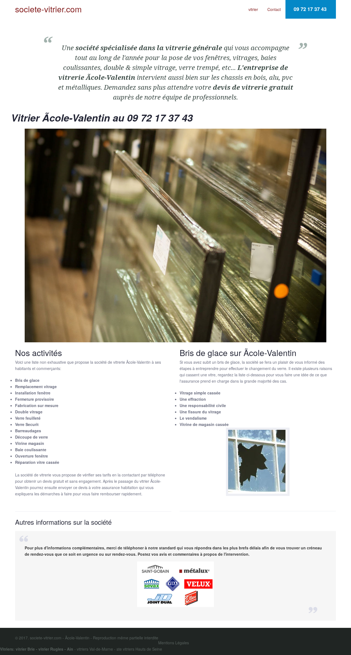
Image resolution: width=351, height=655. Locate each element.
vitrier (253, 9)
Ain (70, 649)
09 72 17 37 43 (310, 9)
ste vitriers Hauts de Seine (139, 649)
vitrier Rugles (50, 649)
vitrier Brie (25, 649)
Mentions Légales (173, 642)
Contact (274, 9)
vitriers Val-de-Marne (95, 649)
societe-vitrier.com (48, 9)
